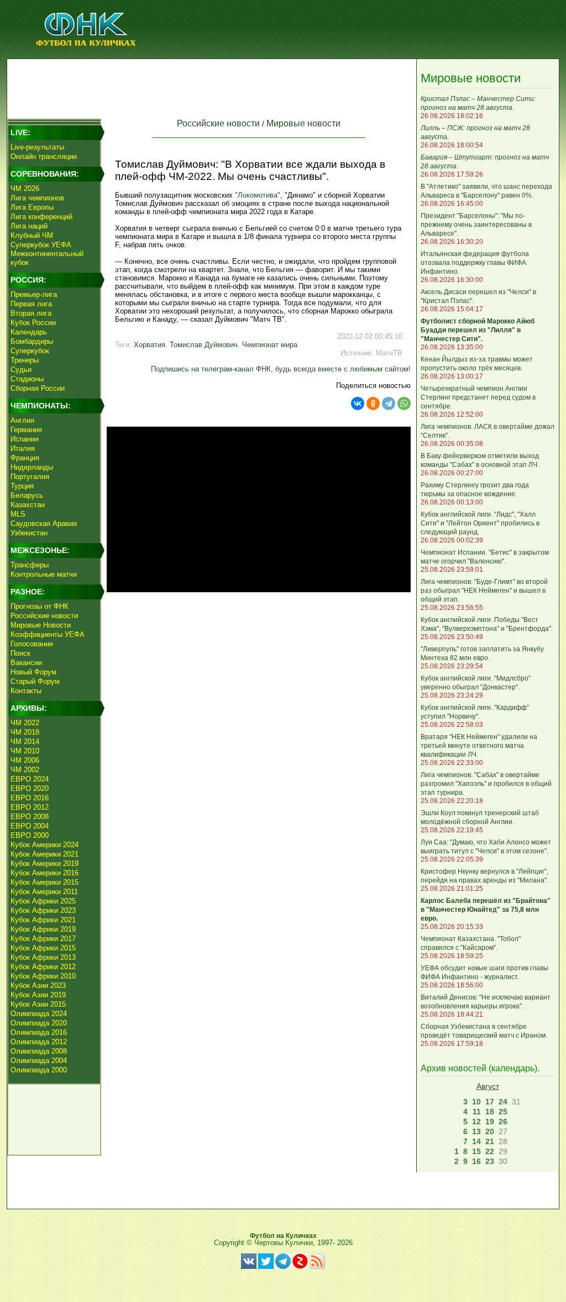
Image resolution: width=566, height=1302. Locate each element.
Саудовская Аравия (44, 523)
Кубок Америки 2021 (44, 854)
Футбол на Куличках (283, 1236)
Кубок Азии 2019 (38, 995)
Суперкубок (30, 351)
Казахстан (28, 505)
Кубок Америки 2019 (44, 863)
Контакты (26, 691)
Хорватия (149, 345)
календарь (512, 1068)
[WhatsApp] (404, 403)
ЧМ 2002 (25, 770)
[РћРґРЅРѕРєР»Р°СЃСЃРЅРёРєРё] (373, 403)
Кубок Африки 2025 (43, 901)
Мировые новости (303, 123)
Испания (25, 439)
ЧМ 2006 (25, 760)
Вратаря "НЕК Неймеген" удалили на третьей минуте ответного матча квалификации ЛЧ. (479, 745)
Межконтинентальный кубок (47, 258)
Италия (23, 448)
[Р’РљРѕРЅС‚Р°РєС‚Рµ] (357, 403)
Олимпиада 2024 (39, 1013)
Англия (22, 420)
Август (487, 1086)
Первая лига (31, 304)
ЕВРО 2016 (30, 798)
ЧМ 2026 (25, 188)
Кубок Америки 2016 (44, 873)
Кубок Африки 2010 (43, 976)
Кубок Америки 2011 (44, 892)
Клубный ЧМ (32, 235)
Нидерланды (32, 467)
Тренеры (25, 360)
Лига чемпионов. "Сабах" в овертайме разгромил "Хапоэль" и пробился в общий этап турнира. (486, 783)
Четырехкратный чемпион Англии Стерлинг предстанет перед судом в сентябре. (478, 397)
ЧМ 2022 (25, 723)
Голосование (32, 644)
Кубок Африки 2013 (43, 957)
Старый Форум (35, 681)
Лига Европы (32, 207)
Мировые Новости (41, 625)
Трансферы (30, 565)
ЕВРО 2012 (30, 807)
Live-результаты (37, 147)
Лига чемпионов (37, 198)
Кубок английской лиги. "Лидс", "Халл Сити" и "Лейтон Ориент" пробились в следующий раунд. (480, 523)
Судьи (21, 369)
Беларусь (27, 495)
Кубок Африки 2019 (43, 929)
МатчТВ (389, 353)
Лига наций (29, 226)
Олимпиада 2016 (39, 1032)
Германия (26, 430)
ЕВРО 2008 (30, 816)
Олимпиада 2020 (39, 1023)
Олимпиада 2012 (39, 1042)
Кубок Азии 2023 (38, 985)
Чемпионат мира (269, 345)
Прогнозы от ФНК (40, 606)
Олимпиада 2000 (39, 1070)
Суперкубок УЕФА (41, 245)
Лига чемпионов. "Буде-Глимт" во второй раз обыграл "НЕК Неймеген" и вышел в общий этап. (484, 590)
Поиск (20, 653)
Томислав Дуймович (204, 345)
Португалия (30, 476)
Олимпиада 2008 (39, 1051)
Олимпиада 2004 (39, 1060)
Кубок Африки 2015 (43, 948)
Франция (25, 458)
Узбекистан (29, 533)
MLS (18, 514)
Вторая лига (31, 313)
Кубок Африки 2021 (43, 920)
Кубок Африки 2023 (43, 910)
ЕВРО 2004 (30, 826)
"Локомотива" (257, 195)
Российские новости (44, 616)
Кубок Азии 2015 (38, 1004)
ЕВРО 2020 (30, 788)
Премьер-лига (34, 294)
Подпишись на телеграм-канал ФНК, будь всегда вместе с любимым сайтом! (281, 369)
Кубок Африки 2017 (43, 938)
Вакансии (26, 662)
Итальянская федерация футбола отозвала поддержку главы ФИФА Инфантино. (475, 262)
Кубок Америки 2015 (44, 882)
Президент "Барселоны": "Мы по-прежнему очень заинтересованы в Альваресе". (476, 224)
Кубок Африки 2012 (43, 967)
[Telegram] (388, 403)
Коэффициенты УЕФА (48, 634)
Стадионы (27, 379)
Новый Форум (33, 672)
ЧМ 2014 (25, 741)
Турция (22, 486)
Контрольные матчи (44, 574)
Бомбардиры (32, 341)
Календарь (29, 332)
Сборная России (38, 388)
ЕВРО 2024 (30, 779)
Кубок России (33, 322)
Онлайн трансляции (44, 156)
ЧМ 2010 (25, 751)
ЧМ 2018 (25, 732)
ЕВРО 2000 (30, 835)
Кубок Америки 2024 (44, 845)
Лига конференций (41, 216)
